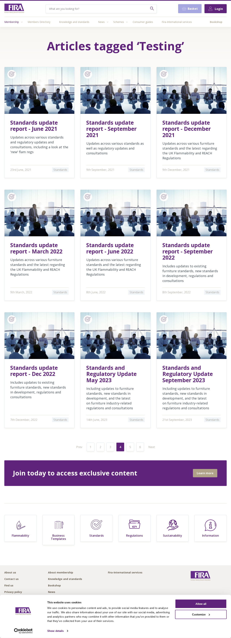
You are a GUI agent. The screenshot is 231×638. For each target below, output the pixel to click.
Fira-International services (177, 22)
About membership (60, 572)
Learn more (205, 473)
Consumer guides (143, 22)
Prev (79, 447)
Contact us (11, 579)
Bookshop (216, 22)
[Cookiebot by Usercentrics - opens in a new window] (23, 631)
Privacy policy (13, 592)
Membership (11, 22)
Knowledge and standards (74, 22)
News (101, 22)
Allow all (200, 603)
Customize (199, 614)
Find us (8, 585)
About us (10, 572)
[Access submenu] (22, 22)
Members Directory (39, 22)
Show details (55, 630)
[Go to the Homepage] (14, 9)
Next (151, 447)
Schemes (118, 22)
